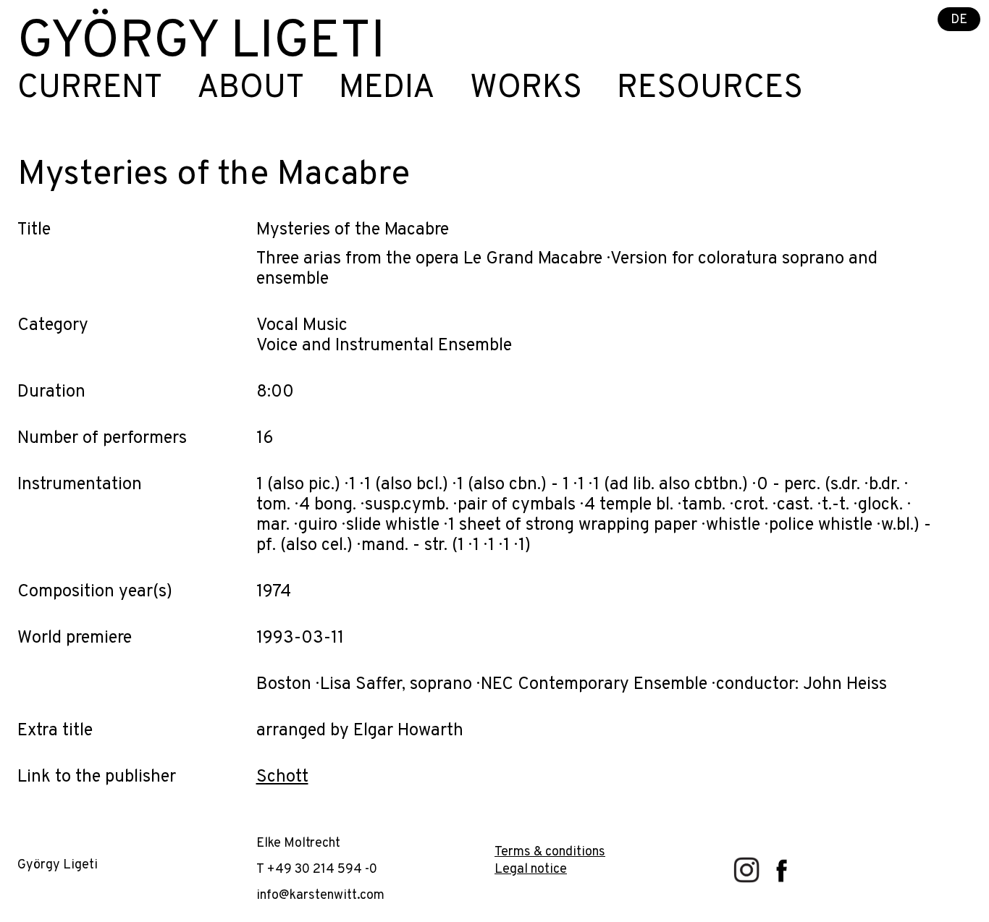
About (250, 89)
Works (526, 89)
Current (89, 89)
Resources (710, 89)
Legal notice (530, 869)
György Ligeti (201, 43)
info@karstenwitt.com (320, 895)
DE (959, 20)
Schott (282, 777)
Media (387, 89)
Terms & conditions (549, 852)
